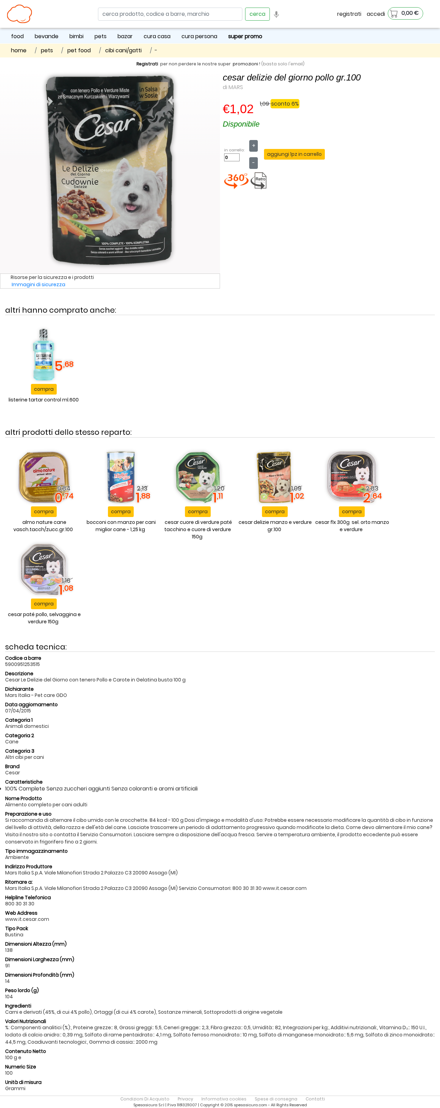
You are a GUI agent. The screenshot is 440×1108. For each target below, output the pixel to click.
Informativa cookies (223, 1099)
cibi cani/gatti (123, 50)
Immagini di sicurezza (38, 284)
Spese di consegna (276, 1099)
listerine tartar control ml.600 (44, 399)
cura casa (157, 36)
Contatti (315, 1099)
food (17, 36)
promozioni (245, 64)
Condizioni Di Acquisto (144, 1099)
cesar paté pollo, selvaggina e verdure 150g (44, 618)
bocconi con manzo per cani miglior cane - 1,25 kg (121, 526)
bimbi (76, 36)
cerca (257, 14)
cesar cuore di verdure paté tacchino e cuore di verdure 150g (198, 529)
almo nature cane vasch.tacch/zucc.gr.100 (43, 526)
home (18, 50)
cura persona (199, 36)
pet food (79, 50)
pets (101, 36)
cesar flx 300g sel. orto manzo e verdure (352, 526)
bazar (125, 36)
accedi (376, 14)
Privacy (185, 1099)
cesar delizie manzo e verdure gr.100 (275, 526)
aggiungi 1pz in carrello (294, 154)
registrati (349, 14)
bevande (46, 36)
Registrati (147, 64)
